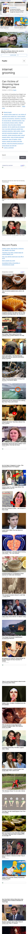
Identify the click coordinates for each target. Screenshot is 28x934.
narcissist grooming (7, 131)
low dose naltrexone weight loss (14, 129)
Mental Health (8, 112)
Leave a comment (9, 147)
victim (19, 139)
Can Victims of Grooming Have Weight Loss (10, 84)
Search (4, 155)
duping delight (21, 116)
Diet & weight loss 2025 (8, 260)
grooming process (17, 120)
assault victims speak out (11, 114)
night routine (16, 131)
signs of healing (13, 139)
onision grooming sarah (14, 135)
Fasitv (4, 61)
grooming (17, 118)
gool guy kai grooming (8, 118)
